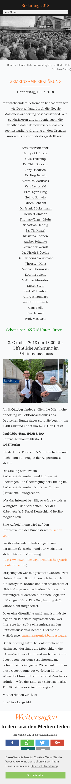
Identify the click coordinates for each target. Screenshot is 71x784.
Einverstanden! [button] (35, 775)
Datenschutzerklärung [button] (44, 766)
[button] (12, 743)
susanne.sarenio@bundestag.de (44, 635)
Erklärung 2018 (35, 5)
